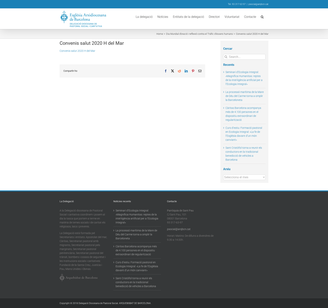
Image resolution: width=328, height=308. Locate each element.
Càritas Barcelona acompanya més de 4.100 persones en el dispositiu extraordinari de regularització (136, 250)
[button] (262, 16)
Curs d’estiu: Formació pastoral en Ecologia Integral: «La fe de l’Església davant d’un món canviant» (137, 266)
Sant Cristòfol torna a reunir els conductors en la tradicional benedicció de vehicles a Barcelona (136, 282)
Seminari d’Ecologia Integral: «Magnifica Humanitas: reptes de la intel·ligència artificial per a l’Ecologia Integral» (137, 216)
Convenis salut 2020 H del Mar (77, 50)
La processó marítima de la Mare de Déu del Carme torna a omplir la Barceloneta (245, 95)
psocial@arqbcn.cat (258, 4)
